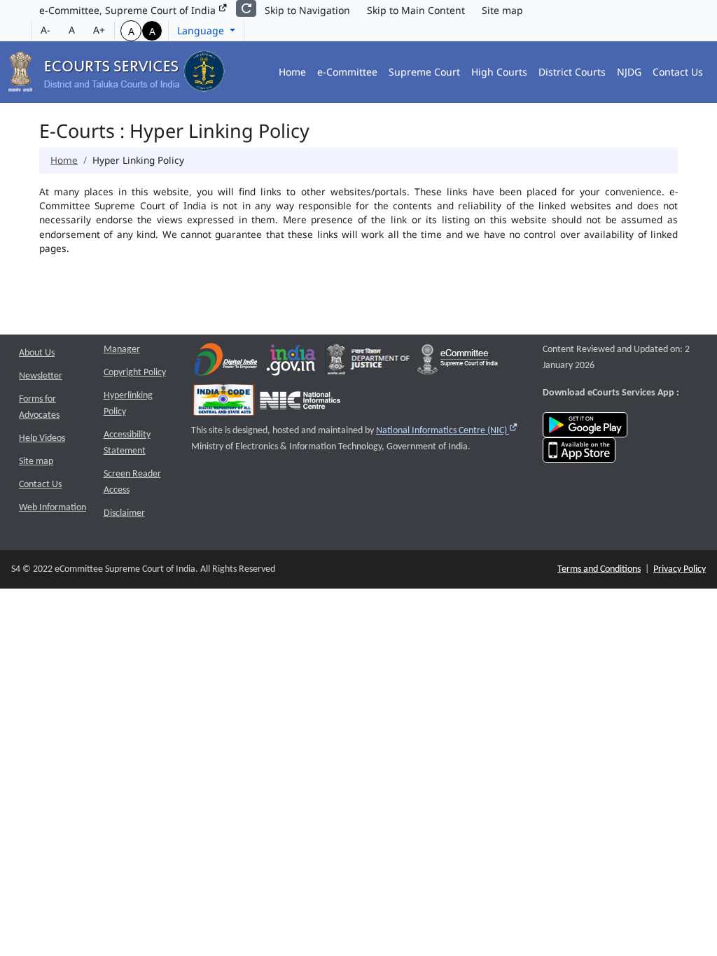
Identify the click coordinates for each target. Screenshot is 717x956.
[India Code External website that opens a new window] (223, 403)
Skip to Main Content (416, 10)
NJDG (629, 71)
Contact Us (678, 71)
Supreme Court (424, 71)
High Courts (499, 71)
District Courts (572, 71)
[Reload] (246, 8)
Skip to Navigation (307, 10)
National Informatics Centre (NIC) (447, 430)
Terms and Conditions (599, 569)
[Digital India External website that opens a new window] (225, 362)
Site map (502, 10)
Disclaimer (124, 513)
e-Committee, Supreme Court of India (128, 10)
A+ (99, 29)
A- (45, 29)
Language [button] (202, 30)
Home (292, 71)
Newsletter (40, 376)
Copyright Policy (135, 372)
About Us (37, 353)
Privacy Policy (679, 569)
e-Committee (347, 71)
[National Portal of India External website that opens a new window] (292, 362)
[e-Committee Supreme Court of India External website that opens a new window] (457, 362)
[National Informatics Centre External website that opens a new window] (300, 403)
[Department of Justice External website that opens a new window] (368, 362)
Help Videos (42, 438)
